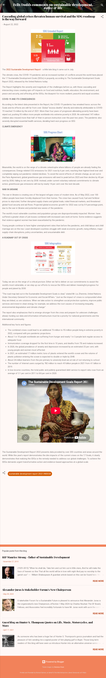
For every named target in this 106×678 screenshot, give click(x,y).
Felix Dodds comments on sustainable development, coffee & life (53, 6)
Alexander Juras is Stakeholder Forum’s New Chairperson (36, 589)
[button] (102, 17)
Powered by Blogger (54, 662)
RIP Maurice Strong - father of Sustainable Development (36, 557)
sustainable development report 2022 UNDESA (30, 474)
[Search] (102, 5)
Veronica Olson (59, 667)
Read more (98, 581)
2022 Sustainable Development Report (23, 69)
